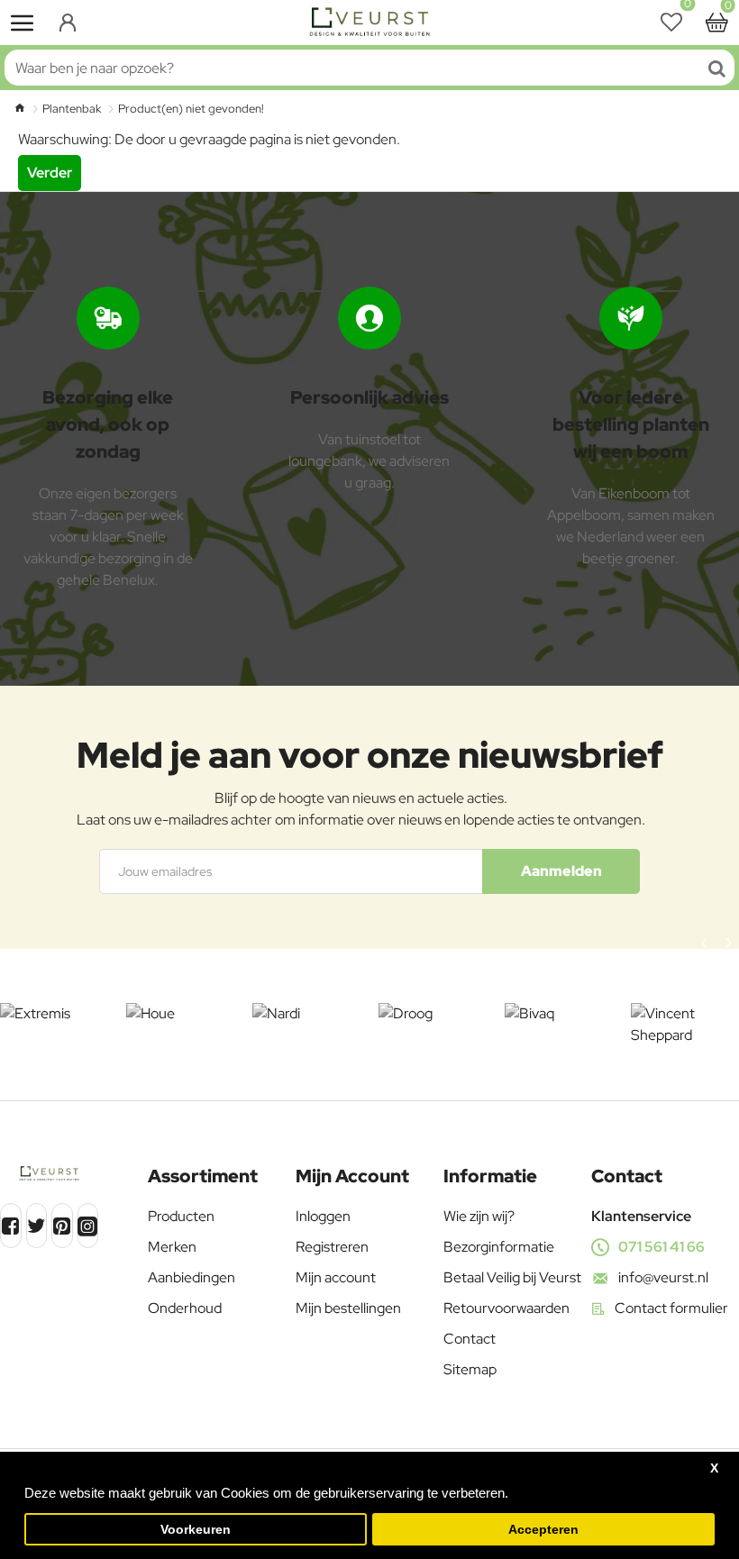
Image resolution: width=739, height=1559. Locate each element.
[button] (705, 942)
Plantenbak (71, 108)
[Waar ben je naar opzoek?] (716, 68)
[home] (19, 108)
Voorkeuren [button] (195, 1529)
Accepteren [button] (543, 1529)
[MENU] (22, 22)
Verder (49, 172)
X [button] (714, 1468)
